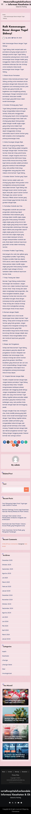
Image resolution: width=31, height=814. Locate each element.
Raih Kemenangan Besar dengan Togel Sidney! (15, 30)
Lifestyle (5, 660)
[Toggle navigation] (2, 4)
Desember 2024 (7, 595)
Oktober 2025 (6, 565)
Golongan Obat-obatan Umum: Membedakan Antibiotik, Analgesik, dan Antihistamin (14, 517)
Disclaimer (24, 771)
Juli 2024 (5, 617)
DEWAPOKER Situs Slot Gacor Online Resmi (15, 782)
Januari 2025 (6, 591)
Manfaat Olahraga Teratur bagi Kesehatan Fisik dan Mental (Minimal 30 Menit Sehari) (15, 510)
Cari (4, 484)
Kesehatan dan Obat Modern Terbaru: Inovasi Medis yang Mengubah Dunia (14, 525)
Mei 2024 (5, 626)
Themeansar (15, 811)
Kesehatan (5, 656)
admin (9, 38)
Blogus (24, 809)
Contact (10, 771)
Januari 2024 (6, 639)
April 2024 (5, 630)
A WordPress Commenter (10, 544)
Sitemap (17, 771)
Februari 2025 (6, 586)
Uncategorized (7, 673)
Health (4, 651)
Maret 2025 (6, 582)
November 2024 (7, 600)
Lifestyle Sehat (7, 665)
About (3, 771)
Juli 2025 (5, 578)
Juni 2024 (5, 621)
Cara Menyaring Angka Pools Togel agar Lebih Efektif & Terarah (14, 504)
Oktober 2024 (6, 604)
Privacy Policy (15, 775)
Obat (3, 669)
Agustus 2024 (6, 613)
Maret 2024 (6, 634)
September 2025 (7, 569)
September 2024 (7, 608)
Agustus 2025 (6, 573)
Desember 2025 (7, 560)
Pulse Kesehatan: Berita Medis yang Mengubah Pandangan (13, 531)
